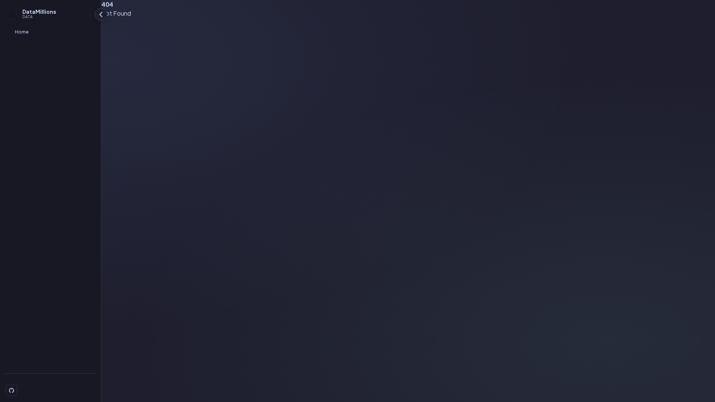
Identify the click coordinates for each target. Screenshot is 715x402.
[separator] (100, 201)
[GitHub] (11, 390)
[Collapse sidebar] (101, 14)
